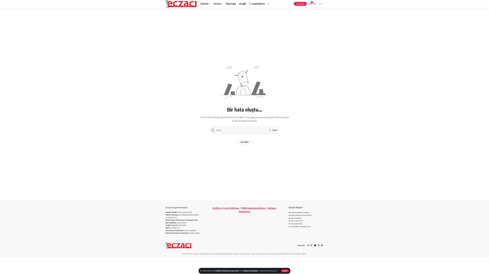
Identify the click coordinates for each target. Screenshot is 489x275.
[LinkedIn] (321, 245)
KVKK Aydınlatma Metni (253, 208)
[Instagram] (318, 245)
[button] (285, 270)
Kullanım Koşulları (250, 271)
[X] (311, 245)
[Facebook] (308, 245)
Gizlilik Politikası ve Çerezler (227, 271)
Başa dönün (244, 142)
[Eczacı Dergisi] (181, 4)
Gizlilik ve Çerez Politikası (226, 208)
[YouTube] (315, 245)
